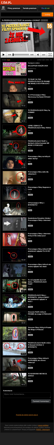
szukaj (47, 14)
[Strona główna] (6, 2)
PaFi (8, 60)
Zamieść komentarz (41, 401)
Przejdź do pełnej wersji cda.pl (27, 415)
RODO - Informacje (43, 430)
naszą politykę (43, 425)
